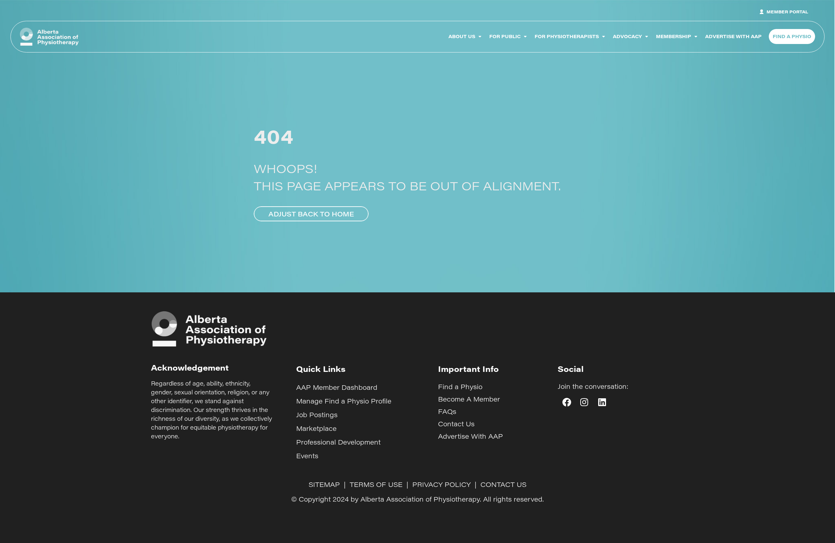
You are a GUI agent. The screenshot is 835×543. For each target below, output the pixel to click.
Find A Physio (792, 36)
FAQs (447, 411)
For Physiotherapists (567, 36)
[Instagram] (584, 402)
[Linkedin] (602, 402)
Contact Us (456, 423)
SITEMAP (324, 484)
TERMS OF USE (376, 484)
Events (307, 455)
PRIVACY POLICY (441, 484)
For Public (505, 36)
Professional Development (338, 442)
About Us (461, 36)
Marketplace (316, 428)
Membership (673, 36)
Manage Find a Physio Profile (343, 401)
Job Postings (317, 414)
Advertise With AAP (733, 36)
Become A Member (469, 399)
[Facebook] (566, 402)
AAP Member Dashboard (336, 387)
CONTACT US (503, 484)
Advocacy (627, 36)
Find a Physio (460, 386)
